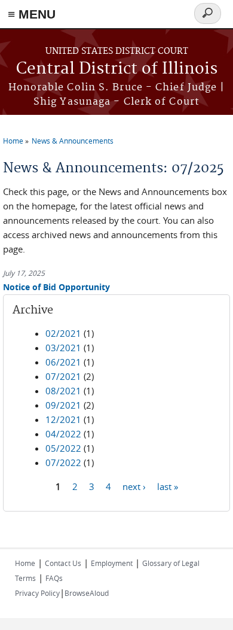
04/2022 (63, 434)
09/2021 (63, 405)
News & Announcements (73, 140)
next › (134, 486)
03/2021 (63, 348)
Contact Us (63, 563)
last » (167, 486)
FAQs (54, 578)
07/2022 (63, 462)
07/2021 (63, 376)
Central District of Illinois (116, 69)
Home (13, 140)
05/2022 (63, 448)
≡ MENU (32, 14)
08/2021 (63, 391)
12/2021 (63, 419)
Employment (112, 563)
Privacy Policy (37, 593)
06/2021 (63, 362)
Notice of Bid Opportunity (56, 287)
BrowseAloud (87, 593)
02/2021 (63, 333)
